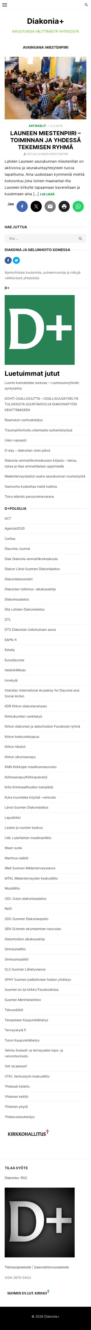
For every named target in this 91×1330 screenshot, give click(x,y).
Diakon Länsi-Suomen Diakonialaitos (32, 569)
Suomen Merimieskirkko (23, 1000)
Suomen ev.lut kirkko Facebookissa (32, 989)
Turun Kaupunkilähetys (22, 1040)
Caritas (10, 539)
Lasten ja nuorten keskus (24, 828)
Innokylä (11, 680)
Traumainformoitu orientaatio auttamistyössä (38, 430)
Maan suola (13, 848)
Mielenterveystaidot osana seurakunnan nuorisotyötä (45, 476)
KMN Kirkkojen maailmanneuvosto (30, 767)
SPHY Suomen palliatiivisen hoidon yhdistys (38, 979)
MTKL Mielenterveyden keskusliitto (31, 878)
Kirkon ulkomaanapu (20, 757)
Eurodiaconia (14, 660)
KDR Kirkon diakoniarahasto (26, 706)
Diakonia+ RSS (16, 1178)
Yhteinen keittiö (16, 1096)
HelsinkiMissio (15, 670)
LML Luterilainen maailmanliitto (28, 838)
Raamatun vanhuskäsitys (24, 420)
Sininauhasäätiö (16, 959)
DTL (8, 619)
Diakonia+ (45, 21)
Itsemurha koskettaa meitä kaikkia (31, 486)
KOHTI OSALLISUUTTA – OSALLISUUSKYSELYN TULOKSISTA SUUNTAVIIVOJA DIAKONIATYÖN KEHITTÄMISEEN (41, 404)
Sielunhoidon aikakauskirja (25, 939)
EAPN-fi (11, 640)
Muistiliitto (12, 888)
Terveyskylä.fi (15, 1030)
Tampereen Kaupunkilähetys (26, 1020)
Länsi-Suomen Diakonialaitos (26, 807)
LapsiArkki (13, 817)
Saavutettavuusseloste (52, 1267)
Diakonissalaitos (17, 599)
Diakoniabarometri (18, 579)
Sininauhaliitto (15, 949)
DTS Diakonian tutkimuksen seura (30, 629)
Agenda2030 (15, 528)
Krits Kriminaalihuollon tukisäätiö (29, 787)
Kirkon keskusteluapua (22, 737)
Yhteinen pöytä (16, 1106)
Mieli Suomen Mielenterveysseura (30, 868)
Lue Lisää (47, 194)
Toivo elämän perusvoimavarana (29, 496)
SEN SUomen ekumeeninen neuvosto (33, 929)
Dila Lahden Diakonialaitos (25, 609)
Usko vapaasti (15, 440)
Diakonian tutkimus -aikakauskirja (30, 589)
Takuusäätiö (14, 1010)
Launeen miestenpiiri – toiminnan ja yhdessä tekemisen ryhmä (45, 140)
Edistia (10, 650)
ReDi (8, 908)
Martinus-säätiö (16, 858)
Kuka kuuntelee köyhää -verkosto (30, 797)
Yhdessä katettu (17, 1086)
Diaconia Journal (17, 549)
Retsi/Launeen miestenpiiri (47, 154)
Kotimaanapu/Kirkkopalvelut (26, 777)
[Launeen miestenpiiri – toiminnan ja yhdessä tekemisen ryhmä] (45, 88)
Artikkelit (37, 126)
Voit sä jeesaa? (16, 1066)
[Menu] (4, 4)
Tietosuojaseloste (18, 1267)
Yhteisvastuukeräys (20, 1117)
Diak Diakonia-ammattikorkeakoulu (31, 559)
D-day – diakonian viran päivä (27, 450)
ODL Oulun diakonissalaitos (25, 898)
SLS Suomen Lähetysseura (25, 969)
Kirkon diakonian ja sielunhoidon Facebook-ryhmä (42, 726)
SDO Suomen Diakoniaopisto (26, 919)
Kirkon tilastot (15, 747)
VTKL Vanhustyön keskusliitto (27, 1076)
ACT (8, 518)
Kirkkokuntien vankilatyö (23, 716)
